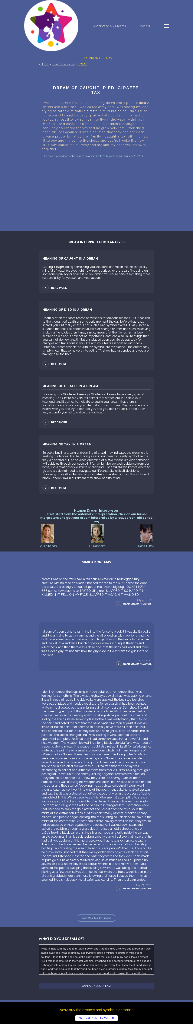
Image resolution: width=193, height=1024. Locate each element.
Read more (55, 287)
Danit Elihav (146, 546)
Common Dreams (98, 58)
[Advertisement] (96, 186)
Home (45, 64)
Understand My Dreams (109, 26)
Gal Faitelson (48, 546)
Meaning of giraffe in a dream (70, 386)
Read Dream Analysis (137, 603)
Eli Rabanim (97, 546)
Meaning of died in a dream (67, 309)
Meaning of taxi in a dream (67, 444)
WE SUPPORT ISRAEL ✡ (96, 1018)
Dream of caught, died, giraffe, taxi (96, 90)
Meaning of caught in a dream (70, 258)
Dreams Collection (63, 64)
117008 (82, 64)
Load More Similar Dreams (96, 918)
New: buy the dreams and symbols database (96, 1010)
